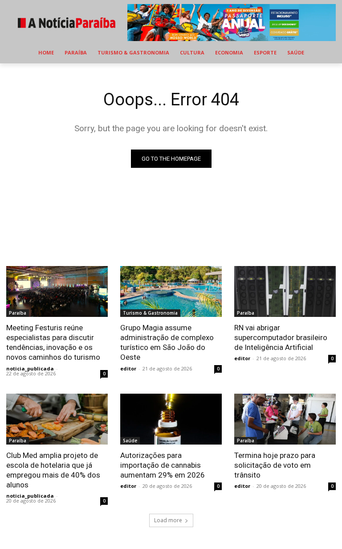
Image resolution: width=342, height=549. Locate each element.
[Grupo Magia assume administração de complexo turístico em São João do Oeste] (171, 291)
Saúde (130, 440)
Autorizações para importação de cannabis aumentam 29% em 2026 (162, 465)
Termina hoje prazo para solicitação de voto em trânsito (274, 465)
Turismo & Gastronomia (150, 313)
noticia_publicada (30, 368)
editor (128, 368)
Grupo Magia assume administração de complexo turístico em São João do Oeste (167, 342)
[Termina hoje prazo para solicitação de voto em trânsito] (285, 419)
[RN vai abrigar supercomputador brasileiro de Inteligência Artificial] (285, 291)
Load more (168, 520)
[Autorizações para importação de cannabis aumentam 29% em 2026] (171, 419)
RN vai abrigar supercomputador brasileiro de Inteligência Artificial (280, 337)
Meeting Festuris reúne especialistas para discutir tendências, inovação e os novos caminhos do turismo (53, 342)
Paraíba (17, 313)
